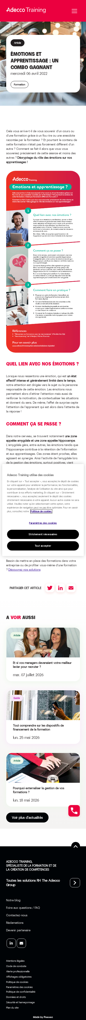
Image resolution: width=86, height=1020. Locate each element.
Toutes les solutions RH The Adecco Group (33, 882)
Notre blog (13, 900)
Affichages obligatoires (19, 977)
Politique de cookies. (41, 511)
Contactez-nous (16, 915)
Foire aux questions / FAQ (23, 908)
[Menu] (74, 11)
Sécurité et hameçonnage (20, 1002)
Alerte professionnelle (18, 971)
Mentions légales (15, 961)
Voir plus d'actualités (27, 817)
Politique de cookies (17, 982)
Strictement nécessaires (43, 534)
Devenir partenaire (18, 930)
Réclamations (14, 923)
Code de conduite (16, 966)
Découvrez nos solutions (24, 570)
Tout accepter (43, 546)
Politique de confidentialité (20, 992)
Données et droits (16, 997)
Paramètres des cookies (43, 523)
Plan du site (12, 1007)
